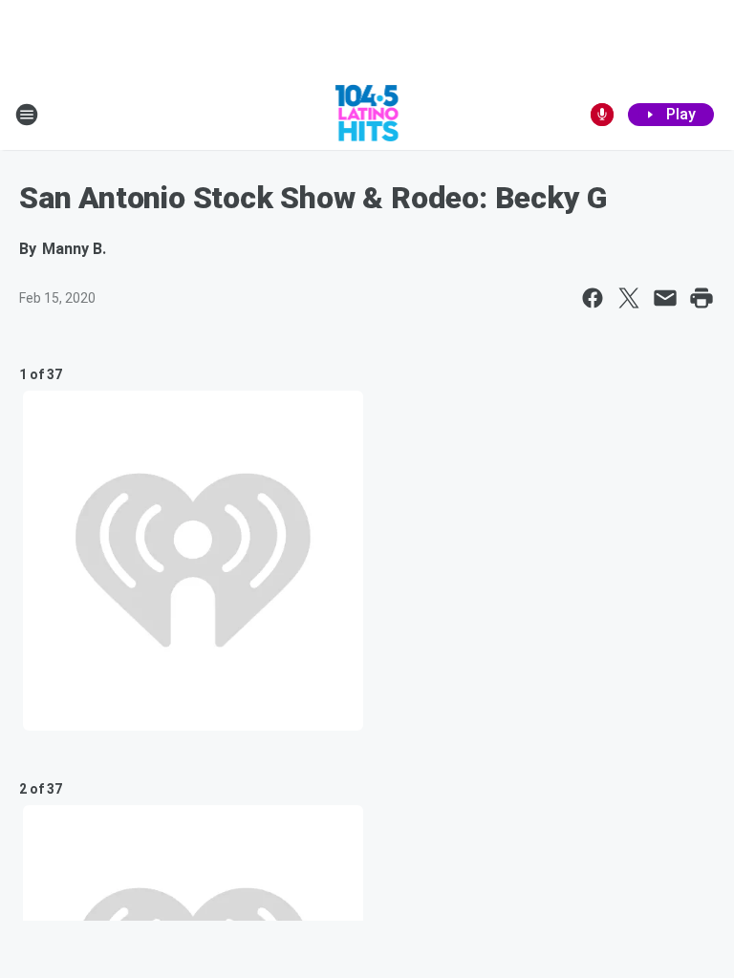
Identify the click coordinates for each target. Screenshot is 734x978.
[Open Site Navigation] (26, 114)
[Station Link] (367, 114)
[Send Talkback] (602, 114)
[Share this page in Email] (665, 298)
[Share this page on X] (628, 298)
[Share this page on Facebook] (592, 298)
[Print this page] (701, 298)
